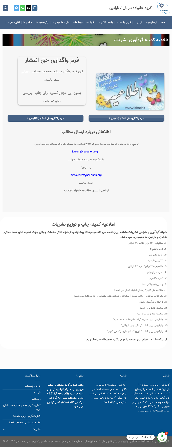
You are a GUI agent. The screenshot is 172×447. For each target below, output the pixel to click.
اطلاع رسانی (15, 22)
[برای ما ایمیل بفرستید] (28, 8)
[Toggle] (4, 429)
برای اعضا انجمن (62, 22)
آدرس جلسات (125, 22)
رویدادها (78, 22)
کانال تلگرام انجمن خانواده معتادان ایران (21, 407)
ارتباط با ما (28, 22)
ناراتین (139, 22)
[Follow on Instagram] (34, 8)
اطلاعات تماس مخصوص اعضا (24, 423)
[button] (162, 437)
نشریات (92, 22)
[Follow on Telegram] (16, 8)
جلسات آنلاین (107, 22)
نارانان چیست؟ (32, 386)
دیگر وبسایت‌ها (42, 22)
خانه (163, 22)
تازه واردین (152, 22)
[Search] (5, 8)
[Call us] (22, 8)
